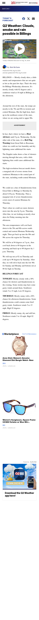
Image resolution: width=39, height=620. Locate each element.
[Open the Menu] (4, 3)
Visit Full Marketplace (29, 334)
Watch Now (33, 3)
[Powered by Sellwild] (33, 462)
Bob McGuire (15, 67)
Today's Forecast (8, 19)
